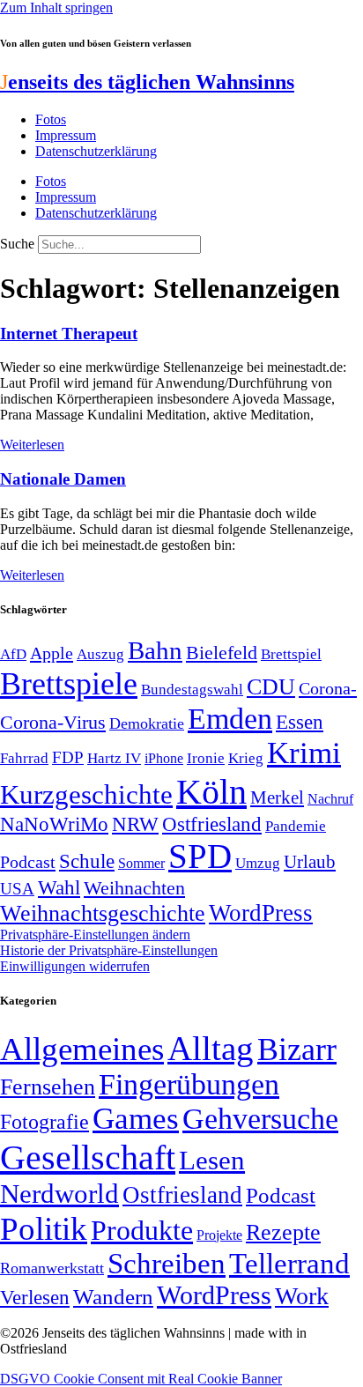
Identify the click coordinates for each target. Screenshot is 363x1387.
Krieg (245, 758)
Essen (299, 722)
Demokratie (146, 723)
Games (136, 1118)
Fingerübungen (189, 1084)
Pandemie (295, 826)
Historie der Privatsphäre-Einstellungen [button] (109, 950)
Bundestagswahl (192, 689)
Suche (17, 243)
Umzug (257, 863)
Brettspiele (68, 683)
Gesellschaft (87, 1157)
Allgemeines (82, 1049)
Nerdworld (59, 1193)
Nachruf (330, 798)
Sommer (141, 863)
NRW (135, 823)
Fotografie (44, 1121)
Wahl (59, 887)
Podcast (28, 862)
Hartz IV (114, 758)
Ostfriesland (212, 823)
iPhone (163, 759)
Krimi (304, 753)
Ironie (206, 758)
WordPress (261, 913)
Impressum (65, 135)
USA (17, 888)
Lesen (212, 1160)
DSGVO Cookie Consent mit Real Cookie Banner (141, 1378)
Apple (51, 653)
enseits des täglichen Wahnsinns (147, 81)
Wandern (113, 1297)
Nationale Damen (63, 479)
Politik (43, 1229)
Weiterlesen (32, 444)
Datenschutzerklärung (96, 151)
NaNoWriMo (54, 824)
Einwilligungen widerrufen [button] (75, 966)
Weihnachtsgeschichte (102, 913)
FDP (68, 757)
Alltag (210, 1048)
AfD (13, 654)
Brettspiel (291, 654)
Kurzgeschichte (86, 794)
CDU (271, 687)
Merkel (277, 797)
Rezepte (283, 1232)
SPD (200, 856)
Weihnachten (134, 888)
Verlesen (35, 1297)
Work (302, 1295)
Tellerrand (289, 1263)
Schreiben (166, 1263)
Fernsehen (47, 1087)
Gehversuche (260, 1118)
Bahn (155, 650)
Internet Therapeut (68, 333)
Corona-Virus (53, 722)
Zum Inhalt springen (56, 7)
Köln (211, 792)
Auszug (100, 654)
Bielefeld (221, 653)
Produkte (142, 1230)
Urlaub (310, 861)
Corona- (328, 688)
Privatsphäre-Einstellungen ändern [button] (95, 934)
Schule (87, 860)
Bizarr (297, 1049)
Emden (230, 718)
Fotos (50, 119)
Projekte (219, 1235)
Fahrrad (24, 758)
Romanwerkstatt (52, 1268)
